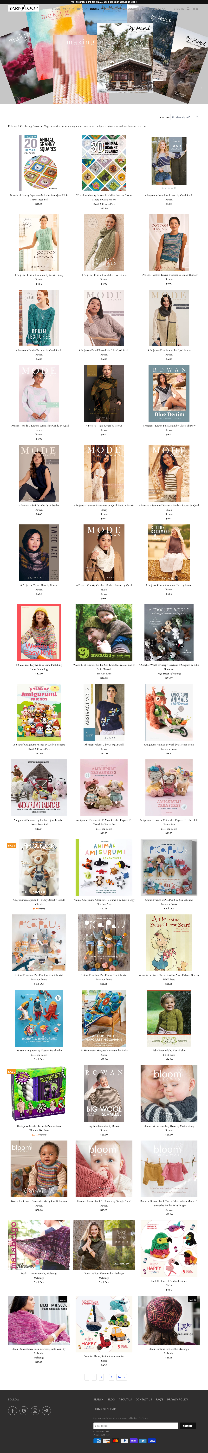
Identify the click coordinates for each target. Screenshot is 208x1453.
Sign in (179, 9)
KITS (80, 9)
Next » (121, 1377)
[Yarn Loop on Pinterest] (25, 1410)
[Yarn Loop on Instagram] (36, 1410)
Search (98, 1399)
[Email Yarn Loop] (47, 1410)
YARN (67, 9)
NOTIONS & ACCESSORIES (124, 9)
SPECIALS (155, 9)
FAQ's (159, 1399)
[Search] (188, 9)
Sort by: (165, 117)
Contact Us (144, 1399)
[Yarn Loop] (24, 8)
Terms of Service (105, 1409)
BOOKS (95, 9)
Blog (111, 1399)
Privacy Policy (177, 1399)
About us (125, 1399)
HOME (56, 9)
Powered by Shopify (101, 1435)
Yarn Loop (104, 1431)
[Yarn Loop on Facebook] (13, 1410)
